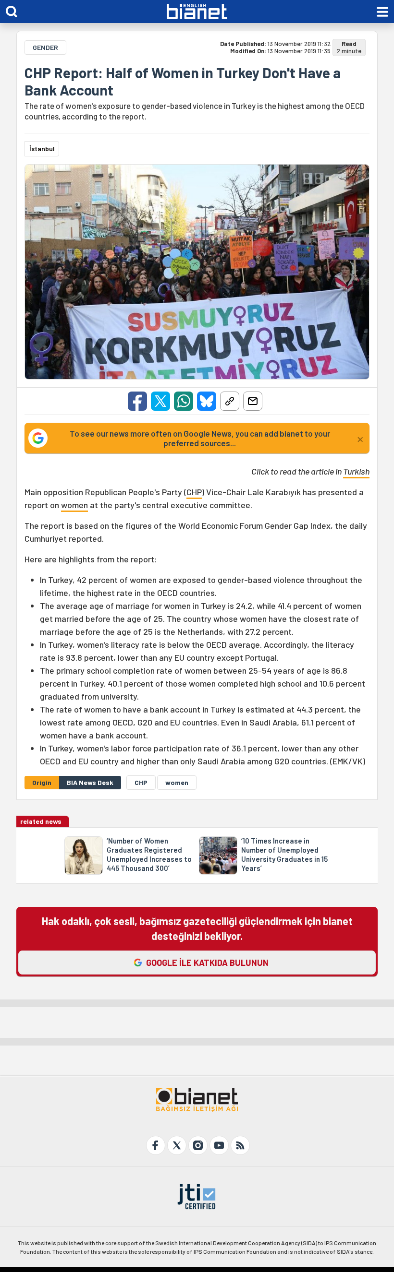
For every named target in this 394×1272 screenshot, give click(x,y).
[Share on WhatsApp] (183, 401)
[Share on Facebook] (137, 401)
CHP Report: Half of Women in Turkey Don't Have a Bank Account (183, 81)
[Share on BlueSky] (206, 401)
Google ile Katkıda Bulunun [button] (207, 962)
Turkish (356, 471)
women (74, 504)
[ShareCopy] (229, 401)
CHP (194, 492)
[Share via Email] (252, 401)
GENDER (45, 47)
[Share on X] (160, 401)
